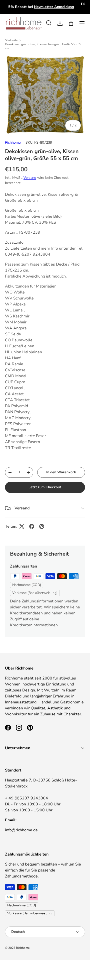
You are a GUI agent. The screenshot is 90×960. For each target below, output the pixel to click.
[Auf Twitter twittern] (22, 526)
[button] (71, 23)
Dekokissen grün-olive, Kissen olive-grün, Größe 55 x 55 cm (43, 46)
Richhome (12, 142)
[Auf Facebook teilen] (32, 526)
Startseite (11, 40)
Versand (30, 177)
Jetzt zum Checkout (45, 487)
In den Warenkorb (61, 472)
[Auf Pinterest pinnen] (42, 526)
